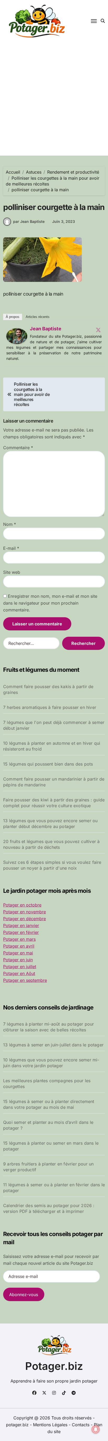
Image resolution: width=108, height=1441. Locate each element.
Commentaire (18, 447)
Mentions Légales (51, 1424)
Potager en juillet (19, 966)
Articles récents (38, 317)
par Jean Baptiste (29, 221)
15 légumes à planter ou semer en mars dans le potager (51, 1145)
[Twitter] (98, 330)
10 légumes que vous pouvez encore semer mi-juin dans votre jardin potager (51, 1062)
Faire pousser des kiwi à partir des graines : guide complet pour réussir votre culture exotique (54, 802)
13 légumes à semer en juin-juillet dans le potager (53, 1044)
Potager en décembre (24, 918)
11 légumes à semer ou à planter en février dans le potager (54, 1187)
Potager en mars (19, 939)
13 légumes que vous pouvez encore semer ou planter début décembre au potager (50, 823)
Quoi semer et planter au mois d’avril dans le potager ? (48, 1125)
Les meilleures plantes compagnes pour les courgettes (46, 1083)
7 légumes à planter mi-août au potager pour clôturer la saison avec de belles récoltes (48, 1026)
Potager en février (21, 932)
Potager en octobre (22, 905)
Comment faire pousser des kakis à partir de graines (48, 689)
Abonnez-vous (23, 1294)
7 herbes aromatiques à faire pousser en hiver (49, 707)
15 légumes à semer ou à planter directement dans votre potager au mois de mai (48, 1104)
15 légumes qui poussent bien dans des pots (48, 764)
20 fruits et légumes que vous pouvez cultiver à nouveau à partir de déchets (51, 844)
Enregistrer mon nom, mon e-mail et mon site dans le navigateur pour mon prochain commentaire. (50, 603)
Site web (11, 572)
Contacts (80, 1424)
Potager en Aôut (19, 973)
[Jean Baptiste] (16, 336)
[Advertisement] (54, 99)
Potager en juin (18, 959)
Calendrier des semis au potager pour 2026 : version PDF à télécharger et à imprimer (49, 1208)
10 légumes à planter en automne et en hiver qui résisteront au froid (51, 746)
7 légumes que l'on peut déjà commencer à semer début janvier (53, 725)
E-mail (11, 548)
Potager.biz (54, 1366)
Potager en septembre (25, 980)
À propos (12, 317)
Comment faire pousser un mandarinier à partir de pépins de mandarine (54, 781)
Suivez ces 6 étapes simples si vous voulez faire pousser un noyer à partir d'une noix (52, 865)
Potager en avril (18, 946)
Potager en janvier (21, 925)
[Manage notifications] (95, 1429)
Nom (9, 524)
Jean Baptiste (45, 328)
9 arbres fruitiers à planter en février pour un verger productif (48, 1166)
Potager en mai (18, 952)
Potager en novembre (24, 911)
